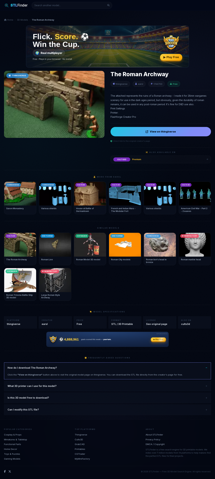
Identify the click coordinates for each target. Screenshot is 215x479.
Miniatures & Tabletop (15, 439)
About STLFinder (154, 434)
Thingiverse (81, 434)
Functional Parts (12, 444)
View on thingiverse (163, 131)
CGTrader (80, 454)
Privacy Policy (153, 439)
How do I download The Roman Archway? (32, 367)
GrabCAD (80, 444)
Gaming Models (12, 458)
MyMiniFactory (82, 458)
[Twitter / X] (9, 471)
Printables (80, 449)
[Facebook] (5, 471)
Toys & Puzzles (12, 454)
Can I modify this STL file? (23, 409)
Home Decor (10, 449)
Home (10, 19)
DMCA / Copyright (155, 444)
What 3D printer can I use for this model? (32, 386)
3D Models (22, 19)
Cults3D (79, 439)
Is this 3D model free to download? (28, 397)
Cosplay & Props (13, 434)
